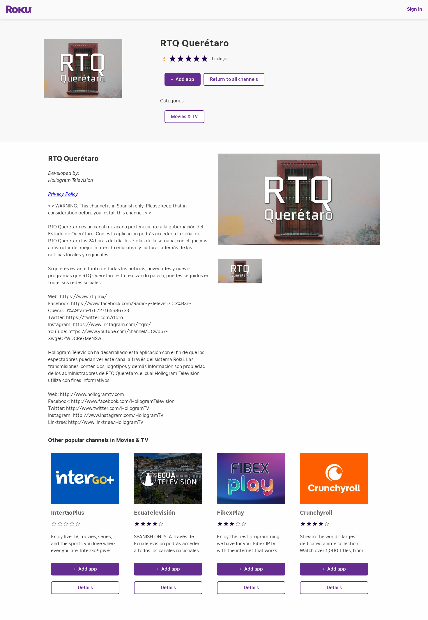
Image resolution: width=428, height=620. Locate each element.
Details (85, 587)
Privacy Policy (63, 194)
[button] (243, 273)
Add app (182, 79)
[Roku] (19, 9)
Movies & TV (184, 116)
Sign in (414, 9)
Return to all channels (234, 79)
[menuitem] (415, 9)
